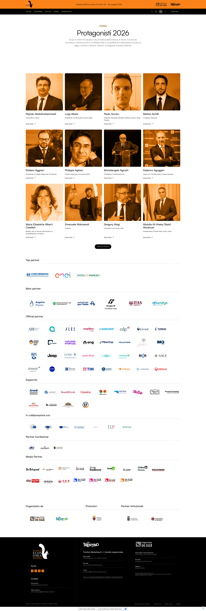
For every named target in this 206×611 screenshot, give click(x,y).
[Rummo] (33, 404)
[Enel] (63, 275)
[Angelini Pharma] (37, 303)
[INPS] (34, 356)
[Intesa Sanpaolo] (88, 275)
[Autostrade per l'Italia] (86, 303)
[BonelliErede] (68, 392)
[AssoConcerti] (45, 448)
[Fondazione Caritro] (58, 448)
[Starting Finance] (51, 404)
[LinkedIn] (39, 571)
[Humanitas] (127, 427)
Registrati (174, 11)
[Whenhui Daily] (64, 479)
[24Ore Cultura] (96, 480)
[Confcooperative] (37, 275)
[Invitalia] (96, 427)
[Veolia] (160, 369)
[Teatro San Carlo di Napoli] (68, 404)
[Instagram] (32, 571)
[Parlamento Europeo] (33, 427)
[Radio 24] (111, 468)
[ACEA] (52, 329)
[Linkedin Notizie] (143, 468)
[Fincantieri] (124, 342)
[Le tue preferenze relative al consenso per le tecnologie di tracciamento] (203, 608)
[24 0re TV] (127, 467)
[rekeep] (124, 356)
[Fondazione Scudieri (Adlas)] (142, 342)
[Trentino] (61, 518)
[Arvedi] (33, 392)
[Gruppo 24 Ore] (37, 518)
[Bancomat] (106, 329)
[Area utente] (156, 12)
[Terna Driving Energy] (70, 369)
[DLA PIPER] (52, 342)
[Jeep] (52, 356)
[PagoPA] (106, 356)
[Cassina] (85, 392)
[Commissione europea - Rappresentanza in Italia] (48, 427)
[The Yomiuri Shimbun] (48, 480)
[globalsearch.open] (152, 12)
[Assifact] (51, 392)
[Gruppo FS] (110, 303)
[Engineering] (88, 342)
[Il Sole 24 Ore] (80, 468)
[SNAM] (52, 369)
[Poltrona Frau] (155, 392)
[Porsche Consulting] (172, 392)
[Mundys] (159, 303)
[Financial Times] (64, 467)
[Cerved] (142, 329)
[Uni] (106, 369)
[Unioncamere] (142, 369)
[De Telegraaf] (33, 467)
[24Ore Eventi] (80, 480)
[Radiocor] (96, 468)
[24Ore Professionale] (111, 480)
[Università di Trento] (157, 518)
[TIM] (88, 369)
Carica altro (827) (103, 246)
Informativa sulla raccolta (87, 609)
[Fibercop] (106, 342)
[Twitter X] (43, 571)
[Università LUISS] (70, 356)
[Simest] (34, 369)
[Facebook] (35, 571)
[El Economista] (48, 468)
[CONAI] (160, 329)
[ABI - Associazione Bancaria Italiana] (34, 329)
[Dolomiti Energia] (70, 342)
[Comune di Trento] (132, 518)
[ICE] (111, 427)
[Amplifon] (88, 329)
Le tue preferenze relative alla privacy (110, 609)
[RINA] (142, 356)
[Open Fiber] (88, 356)
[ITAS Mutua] (135, 303)
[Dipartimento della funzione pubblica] (80, 427)
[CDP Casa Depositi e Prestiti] (124, 329)
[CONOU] (34, 342)
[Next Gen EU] (64, 427)
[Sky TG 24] (33, 479)
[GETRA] (120, 392)
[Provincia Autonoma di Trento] (97, 518)
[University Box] (85, 404)
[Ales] (70, 329)
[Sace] (160, 356)
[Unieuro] (124, 369)
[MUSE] (137, 392)
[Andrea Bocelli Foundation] (31, 448)
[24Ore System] (127, 480)
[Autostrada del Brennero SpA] (61, 303)
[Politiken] (158, 468)
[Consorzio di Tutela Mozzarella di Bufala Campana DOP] (103, 392)
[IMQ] (160, 342)
